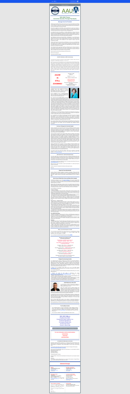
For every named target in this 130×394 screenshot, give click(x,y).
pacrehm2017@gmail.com (66, 251)
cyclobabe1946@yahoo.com (55, 378)
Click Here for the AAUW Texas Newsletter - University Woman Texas (65, 328)
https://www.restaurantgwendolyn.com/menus (58, 347)
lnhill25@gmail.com (69, 369)
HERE (71, 234)
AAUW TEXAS (65, 335)
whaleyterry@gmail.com (67, 253)
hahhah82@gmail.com (69, 379)
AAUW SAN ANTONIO (65, 337)
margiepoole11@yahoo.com (67, 248)
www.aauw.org (53, 268)
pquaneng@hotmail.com (54, 369)
